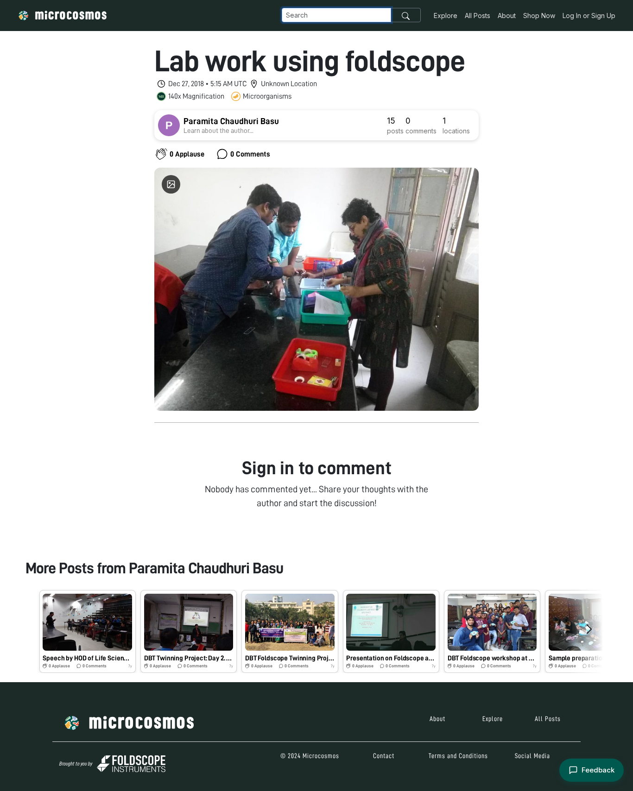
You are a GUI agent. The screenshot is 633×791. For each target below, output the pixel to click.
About (507, 15)
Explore (445, 15)
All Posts (477, 15)
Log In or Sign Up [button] (589, 15)
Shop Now (539, 15)
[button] (87, 631)
